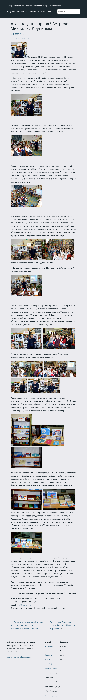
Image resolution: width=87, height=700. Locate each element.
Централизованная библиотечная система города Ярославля (34, 5)
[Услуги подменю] (14, 11)
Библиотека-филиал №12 (20, 38)
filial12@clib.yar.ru (25, 604)
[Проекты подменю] (26, 11)
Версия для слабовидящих (19, 656)
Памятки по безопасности (54, 696)
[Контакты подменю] (50, 11)
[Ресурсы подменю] (38, 11)
